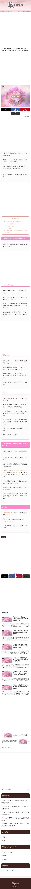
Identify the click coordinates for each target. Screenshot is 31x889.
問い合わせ (5, 859)
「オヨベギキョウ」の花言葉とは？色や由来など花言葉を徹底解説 (15, 802)
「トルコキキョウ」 (11, 223)
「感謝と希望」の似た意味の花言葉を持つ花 (16, 230)
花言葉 (3, 837)
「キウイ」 (9, 228)
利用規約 (4, 855)
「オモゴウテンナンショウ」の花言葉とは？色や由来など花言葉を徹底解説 (15, 825)
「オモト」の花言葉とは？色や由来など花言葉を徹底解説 (15, 819)
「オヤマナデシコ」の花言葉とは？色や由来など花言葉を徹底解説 (15, 807)
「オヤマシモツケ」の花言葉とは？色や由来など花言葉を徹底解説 (15, 813)
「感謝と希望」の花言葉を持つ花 (13, 221)
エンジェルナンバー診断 (7, 870)
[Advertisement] (15, 29)
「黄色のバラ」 (10, 226)
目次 (13, 218)
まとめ (7, 232)
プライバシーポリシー (8, 852)
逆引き (4, 537)
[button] (15, 113)
